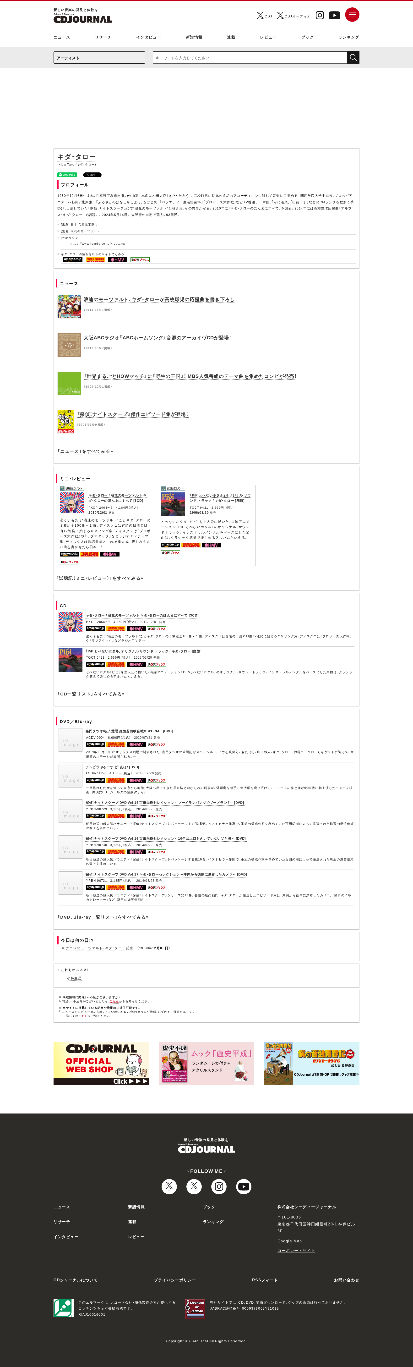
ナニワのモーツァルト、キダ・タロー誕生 (99, 947)
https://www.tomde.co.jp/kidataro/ (98, 243)
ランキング (348, 37)
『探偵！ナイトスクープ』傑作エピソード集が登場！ (133, 413)
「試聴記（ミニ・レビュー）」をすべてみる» (100, 578)
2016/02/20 (145, 773)
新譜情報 (194, 37)
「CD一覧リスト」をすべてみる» (91, 693)
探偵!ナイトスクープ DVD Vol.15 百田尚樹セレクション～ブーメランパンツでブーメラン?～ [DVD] (165, 802)
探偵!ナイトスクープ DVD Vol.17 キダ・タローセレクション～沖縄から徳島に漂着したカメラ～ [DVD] (166, 874)
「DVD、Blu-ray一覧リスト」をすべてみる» (103, 917)
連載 (231, 37)
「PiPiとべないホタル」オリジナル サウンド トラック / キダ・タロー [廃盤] (220, 498)
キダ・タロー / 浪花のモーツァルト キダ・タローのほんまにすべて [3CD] (117, 498)
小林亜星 (74, 978)
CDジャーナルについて (76, 1280)
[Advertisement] (206, 110)
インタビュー (149, 37)
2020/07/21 (143, 737)
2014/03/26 (145, 809)
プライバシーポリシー (175, 1280)
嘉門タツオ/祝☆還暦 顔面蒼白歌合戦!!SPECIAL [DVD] (129, 730)
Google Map (289, 1241)
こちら (114, 1001)
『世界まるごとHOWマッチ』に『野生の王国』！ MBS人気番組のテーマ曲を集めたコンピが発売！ (190, 375)
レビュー (268, 37)
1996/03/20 (199, 512)
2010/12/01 (97, 512)
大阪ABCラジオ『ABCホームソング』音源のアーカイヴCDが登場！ (158, 337)
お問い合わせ (346, 1280)
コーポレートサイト (296, 1250)
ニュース (62, 37)
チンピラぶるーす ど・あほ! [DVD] (112, 766)
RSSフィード (265, 1280)
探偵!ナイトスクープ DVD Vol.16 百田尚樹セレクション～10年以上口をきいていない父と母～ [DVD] (166, 838)
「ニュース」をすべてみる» (85, 451)
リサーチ (103, 37)
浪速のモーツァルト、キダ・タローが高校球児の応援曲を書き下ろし (159, 299)
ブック (307, 37)
